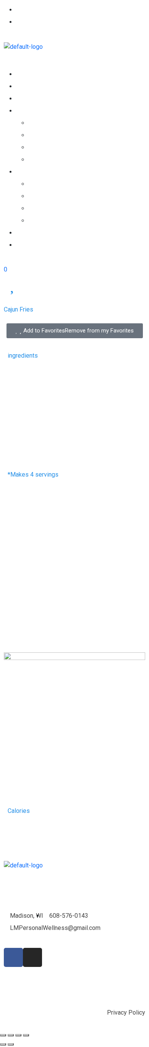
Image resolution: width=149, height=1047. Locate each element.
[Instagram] (32, 957)
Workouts (29, 171)
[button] (74, 63)
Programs (42, 184)
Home (24, 74)
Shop (23, 86)
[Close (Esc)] (3, 1035)
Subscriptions (34, 98)
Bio (20, 232)
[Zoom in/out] (26, 1035)
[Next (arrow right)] (11, 1044)
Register (27, 9)
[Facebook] (13, 957)
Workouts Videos (52, 196)
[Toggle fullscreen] (18, 1035)
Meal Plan (42, 159)
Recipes (39, 135)
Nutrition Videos (50, 147)
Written (38, 208)
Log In (24, 22)
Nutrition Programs (55, 123)
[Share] (11, 1035)
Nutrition (27, 110)
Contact (26, 245)
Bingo (36, 220)
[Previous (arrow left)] (3, 1044)
